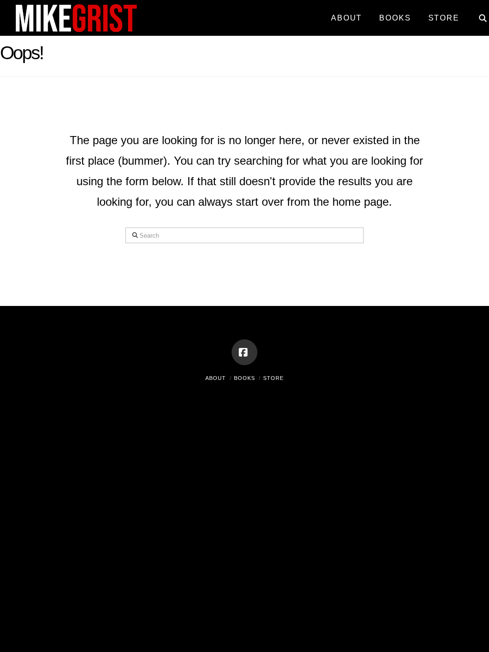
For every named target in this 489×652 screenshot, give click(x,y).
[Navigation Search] (478, 14)
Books (244, 378)
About (215, 378)
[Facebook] (244, 352)
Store (273, 378)
